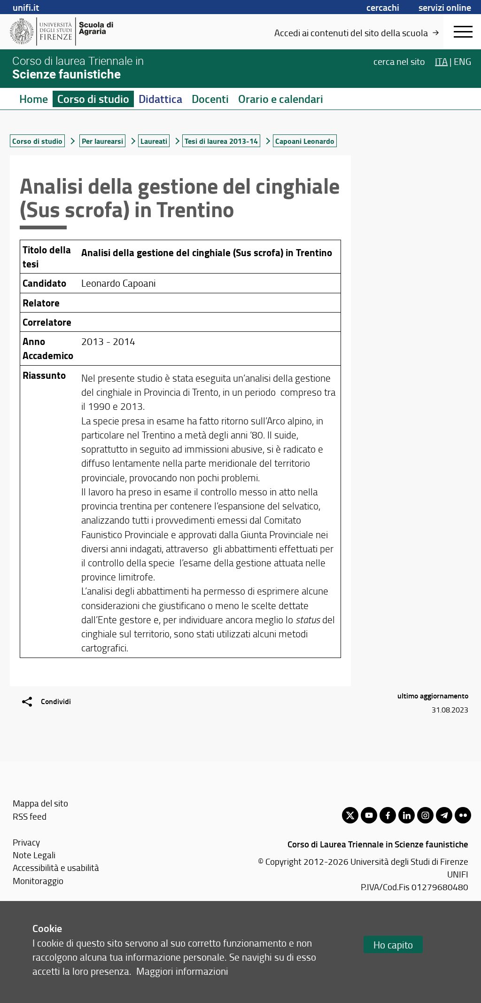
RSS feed (30, 816)
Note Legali (34, 854)
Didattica (160, 99)
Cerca (399, 61)
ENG (462, 61)
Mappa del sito (40, 803)
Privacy (26, 842)
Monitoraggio (38, 880)
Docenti (210, 99)
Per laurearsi (102, 140)
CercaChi (382, 7)
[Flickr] (463, 815)
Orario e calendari (280, 99)
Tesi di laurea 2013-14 (221, 140)
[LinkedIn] (406, 815)
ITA (441, 61)
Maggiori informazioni (182, 971)
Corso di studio (93, 99)
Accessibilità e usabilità (56, 867)
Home (33, 99)
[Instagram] (425, 815)
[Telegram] (444, 815)
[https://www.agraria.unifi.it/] (82, 31)
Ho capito (393, 944)
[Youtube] (369, 815)
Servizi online (445, 7)
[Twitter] (350, 815)
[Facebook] (388, 815)
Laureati (153, 140)
